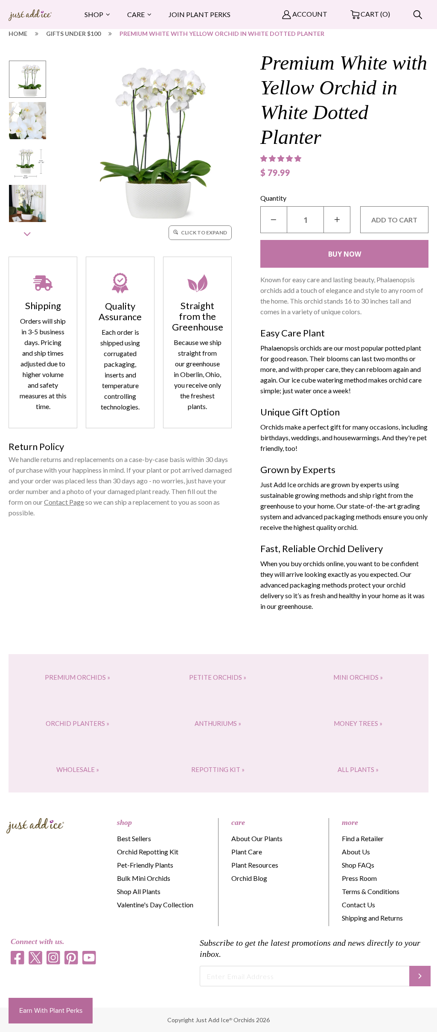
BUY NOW (344, 254)
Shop (93, 14)
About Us (356, 852)
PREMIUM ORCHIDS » (77, 677)
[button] (281, 158)
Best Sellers (134, 838)
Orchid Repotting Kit (147, 852)
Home (18, 33)
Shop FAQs (358, 865)
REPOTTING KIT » (218, 769)
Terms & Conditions (370, 891)
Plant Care (246, 852)
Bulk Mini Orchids (143, 878)
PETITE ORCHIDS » (217, 677)
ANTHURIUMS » (218, 723)
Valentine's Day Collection (155, 904)
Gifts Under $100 (73, 33)
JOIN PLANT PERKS (199, 14)
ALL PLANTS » (358, 769)
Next (27, 234)
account (309, 14)
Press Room (359, 878)
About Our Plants (257, 838)
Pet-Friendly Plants (145, 865)
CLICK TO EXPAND (203, 232)
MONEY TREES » (358, 723)
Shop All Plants (138, 891)
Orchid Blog (249, 878)
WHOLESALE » (77, 769)
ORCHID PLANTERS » (77, 723)
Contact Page (64, 502)
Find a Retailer (363, 838)
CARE (136, 14)
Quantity (273, 198)
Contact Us (358, 904)
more (350, 822)
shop (124, 822)
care (238, 822)
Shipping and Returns (372, 918)
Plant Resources (254, 865)
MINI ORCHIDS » (358, 677)
